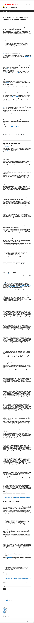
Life (3, 607)
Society (29, 497)
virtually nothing (26, 59)
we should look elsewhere (14, 24)
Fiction (3, 605)
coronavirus (25, 87)
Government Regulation (9, 579)
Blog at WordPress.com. (17, 619)
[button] (17, 70)
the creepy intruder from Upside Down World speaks (14, 126)
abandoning (13, 120)
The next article (5, 319)
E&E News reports (11, 100)
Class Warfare (29, 578)
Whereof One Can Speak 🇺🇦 (10, 5)
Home (3, 11)
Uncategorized (5, 613)
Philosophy (4, 609)
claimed (17, 72)
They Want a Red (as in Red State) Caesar (8, 598)
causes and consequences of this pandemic (16, 286)
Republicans (13, 579)
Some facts (4, 53)
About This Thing (8, 11)
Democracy (19, 497)
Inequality (26, 497)
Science (4, 612)
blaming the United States (21, 114)
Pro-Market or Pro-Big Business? (12, 501)
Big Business (16, 497)
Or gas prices (17, 22)
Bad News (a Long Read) (9, 272)
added (25, 76)
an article (11, 278)
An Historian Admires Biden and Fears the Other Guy (10, 597)
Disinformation (23, 497)
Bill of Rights (22, 578)
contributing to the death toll (26, 285)
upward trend (5, 87)
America (15, 578)
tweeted (7, 82)
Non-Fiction (4, 608)
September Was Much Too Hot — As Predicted (9, 599)
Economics (6, 497)
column (8, 150)
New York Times (21, 41)
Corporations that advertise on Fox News (9, 223)
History (9, 497)
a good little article (9, 557)
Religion (4, 611)
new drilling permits (15, 96)
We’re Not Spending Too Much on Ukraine (8, 596)
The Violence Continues (6, 600)
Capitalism (25, 578)
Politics (11, 497)
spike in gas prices (28, 56)
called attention (9, 248)
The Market (16, 579)
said (15, 65)
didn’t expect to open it (20, 93)
